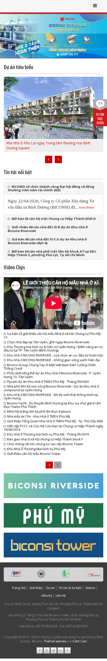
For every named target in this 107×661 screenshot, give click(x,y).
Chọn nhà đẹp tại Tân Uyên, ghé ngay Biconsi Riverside (48, 342)
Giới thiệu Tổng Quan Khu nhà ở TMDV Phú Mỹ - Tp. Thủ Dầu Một (55, 421)
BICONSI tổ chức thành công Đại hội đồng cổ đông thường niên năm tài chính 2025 (51, 188)
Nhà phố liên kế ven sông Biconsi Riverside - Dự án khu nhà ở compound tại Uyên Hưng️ (51, 388)
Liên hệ (61, 595)
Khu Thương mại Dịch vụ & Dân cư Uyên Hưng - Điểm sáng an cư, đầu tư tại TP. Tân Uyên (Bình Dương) (53, 348)
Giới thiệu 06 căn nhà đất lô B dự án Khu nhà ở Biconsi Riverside (48, 229)
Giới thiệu (36, 588)
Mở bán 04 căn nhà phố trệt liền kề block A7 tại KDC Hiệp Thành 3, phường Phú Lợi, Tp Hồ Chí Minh (52, 253)
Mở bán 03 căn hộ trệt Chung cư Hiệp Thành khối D (54, 218)
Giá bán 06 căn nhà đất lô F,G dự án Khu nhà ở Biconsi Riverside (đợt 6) (47, 241)
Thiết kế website (55, 641)
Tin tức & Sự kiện (70, 588)
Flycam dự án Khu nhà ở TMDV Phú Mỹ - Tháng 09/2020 (48, 381)
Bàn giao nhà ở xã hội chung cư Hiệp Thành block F (45, 439)
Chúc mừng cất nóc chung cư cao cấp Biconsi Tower (45, 444)
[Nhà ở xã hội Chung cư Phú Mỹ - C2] (53, 36)
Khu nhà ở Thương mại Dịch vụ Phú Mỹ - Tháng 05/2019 (48, 434)
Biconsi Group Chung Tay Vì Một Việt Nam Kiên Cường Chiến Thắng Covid (50, 367)
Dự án (50, 588)
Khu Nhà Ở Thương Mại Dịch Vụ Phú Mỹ (36, 449)
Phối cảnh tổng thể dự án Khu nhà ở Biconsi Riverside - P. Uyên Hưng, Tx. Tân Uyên (52, 375)
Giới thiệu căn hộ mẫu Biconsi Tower (34, 453)
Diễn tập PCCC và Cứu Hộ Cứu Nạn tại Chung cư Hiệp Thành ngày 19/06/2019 (53, 428)
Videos (90, 588)
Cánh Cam (79, 641)
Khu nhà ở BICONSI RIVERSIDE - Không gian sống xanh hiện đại (53, 360)
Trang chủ (19, 588)
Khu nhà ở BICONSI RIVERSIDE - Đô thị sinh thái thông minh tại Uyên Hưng (51, 396)
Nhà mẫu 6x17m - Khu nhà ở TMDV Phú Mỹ (38, 416)
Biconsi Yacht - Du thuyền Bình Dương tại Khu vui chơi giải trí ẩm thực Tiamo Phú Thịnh (52, 405)
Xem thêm (86, 207)
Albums (46, 595)
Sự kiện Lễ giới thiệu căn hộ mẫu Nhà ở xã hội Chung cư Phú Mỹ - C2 (53, 335)
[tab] (53, 188)
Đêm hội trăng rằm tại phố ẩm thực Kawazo (39, 411)
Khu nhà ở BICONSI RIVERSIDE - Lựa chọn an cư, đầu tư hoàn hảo (55, 355)
